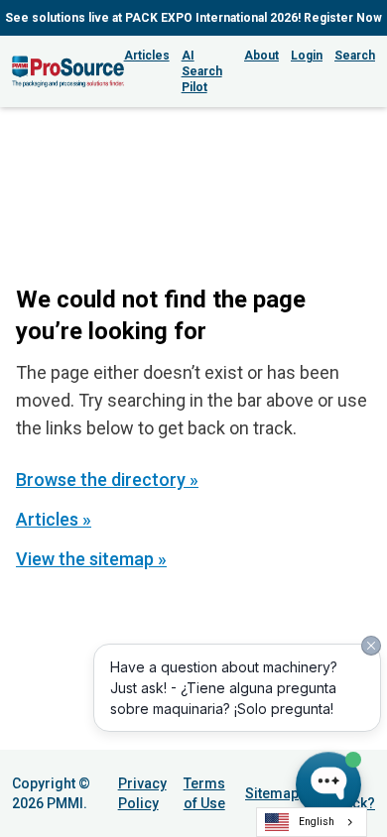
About (261, 55)
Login (306, 55)
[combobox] (311, 822)
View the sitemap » (91, 558)
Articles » (53, 519)
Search (354, 55)
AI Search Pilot (202, 71)
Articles (147, 55)
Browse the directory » (107, 479)
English (316, 821)
